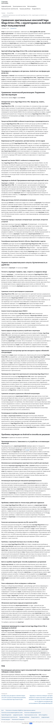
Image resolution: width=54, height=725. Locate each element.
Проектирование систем (19, 6)
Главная (3, 13)
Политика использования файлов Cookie (11, 712)
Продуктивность (36, 9)
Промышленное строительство (9, 9)
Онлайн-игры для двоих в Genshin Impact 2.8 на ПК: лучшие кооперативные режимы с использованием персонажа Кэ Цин (13, 696)
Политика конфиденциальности (32, 712)
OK (31, 723)
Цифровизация (45, 717)
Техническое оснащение (18, 719)
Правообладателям (6, 715)
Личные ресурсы (5, 719)
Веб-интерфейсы (31, 6)
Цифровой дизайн (6, 6)
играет (27, 450)
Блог (2, 710)
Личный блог (10, 13)
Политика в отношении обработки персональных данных (20, 710)
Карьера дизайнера (25, 9)
